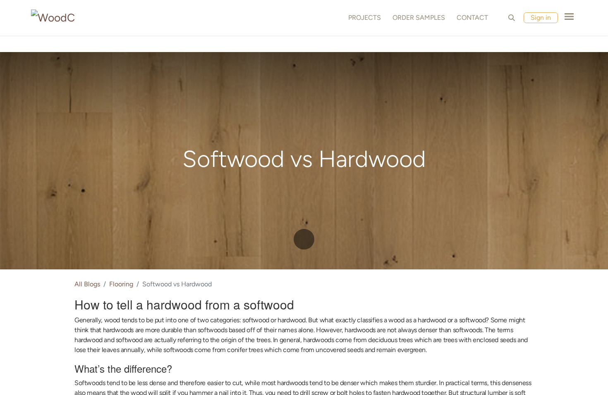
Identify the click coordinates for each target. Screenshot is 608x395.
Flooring (121, 284)
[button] (511, 17)
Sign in (541, 17)
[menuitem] (363, 18)
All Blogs (87, 284)
